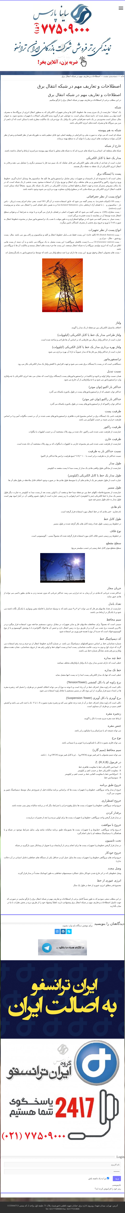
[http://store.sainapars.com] (62, 52)
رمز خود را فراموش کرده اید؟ (108, 1188)
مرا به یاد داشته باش (97, 1178)
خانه (122, 76)
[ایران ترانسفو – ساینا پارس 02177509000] (62, 18)
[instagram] (57, 931)
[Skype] (69, 931)
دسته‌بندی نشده (111, 76)
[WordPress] (63, 931)
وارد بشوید (67, 925)
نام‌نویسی (116, 1185)
